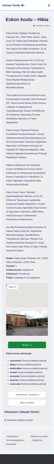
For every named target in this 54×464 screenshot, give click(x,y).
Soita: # (27, 345)
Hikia (48, 26)
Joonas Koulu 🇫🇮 (13, 5)
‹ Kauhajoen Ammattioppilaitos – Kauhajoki (16, 440)
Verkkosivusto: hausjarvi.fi (27, 394)
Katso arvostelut (27, 402)
